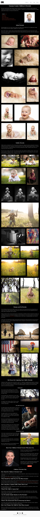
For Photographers (24, 514)
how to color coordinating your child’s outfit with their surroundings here (27, 481)
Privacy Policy (15, 514)
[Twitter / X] (20, 513)
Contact (37, 2)
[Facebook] (17, 513)
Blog (34, 2)
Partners (19, 514)
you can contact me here (8, 477)
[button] (28, 2)
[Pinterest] (22, 513)
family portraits (12, 316)
